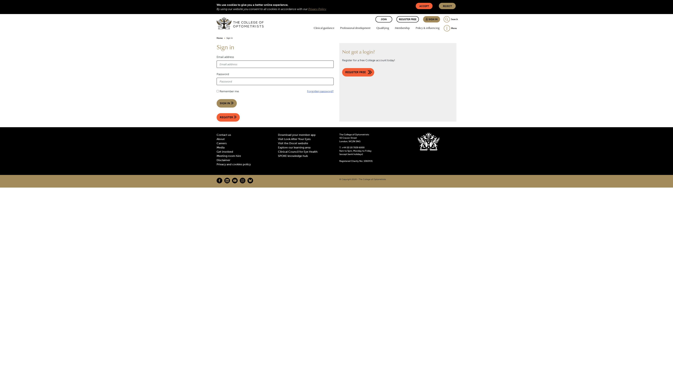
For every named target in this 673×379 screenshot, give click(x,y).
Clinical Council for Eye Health (298, 151)
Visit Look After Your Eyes (294, 139)
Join (384, 19)
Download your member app (297, 135)
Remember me (229, 91)
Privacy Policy (317, 9)
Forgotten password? (320, 91)
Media (221, 147)
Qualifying (382, 28)
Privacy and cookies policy (234, 164)
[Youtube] (235, 180)
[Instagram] (242, 180)
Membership (402, 28)
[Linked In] (227, 180)
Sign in (433, 19)
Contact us (224, 135)
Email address (225, 57)
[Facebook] (219, 180)
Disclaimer (223, 160)
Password (223, 74)
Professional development (355, 28)
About (221, 139)
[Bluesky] (250, 180)
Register (227, 117)
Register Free (407, 19)
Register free (355, 72)
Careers (222, 143)
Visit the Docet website (293, 143)
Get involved (225, 151)
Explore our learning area (294, 147)
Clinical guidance (324, 28)
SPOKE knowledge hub (293, 156)
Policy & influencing (427, 28)
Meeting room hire (229, 156)
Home (220, 38)
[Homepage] (240, 23)
